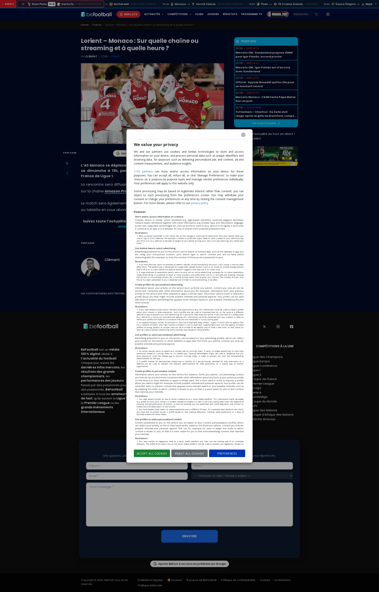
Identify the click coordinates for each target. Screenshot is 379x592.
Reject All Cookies (189, 453)
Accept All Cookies (152, 453)
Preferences (227, 453)
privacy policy (199, 203)
